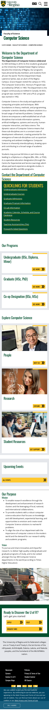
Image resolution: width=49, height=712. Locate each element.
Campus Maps (10, 680)
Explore (37, 406)
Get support (35, 449)
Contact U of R (10, 676)
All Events (7, 480)
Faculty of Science (20, 45)
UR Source (28, 680)
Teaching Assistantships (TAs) (16, 224)
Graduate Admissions (13, 198)
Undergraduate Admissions (15, 189)
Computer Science (36, 45)
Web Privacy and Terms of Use (26, 700)
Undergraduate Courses (14, 194)
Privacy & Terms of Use (32, 673)
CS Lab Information (12, 208)
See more (36, 269)
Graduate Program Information (17, 203)
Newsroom (8, 670)
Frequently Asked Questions (16, 229)
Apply (9, 622)
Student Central (29, 676)
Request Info (12, 629)
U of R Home (6, 45)
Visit (28, 622)
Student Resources (12, 219)
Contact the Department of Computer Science (23, 177)
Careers (8, 673)
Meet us (37, 363)
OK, (11, 705)
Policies (27, 670)
